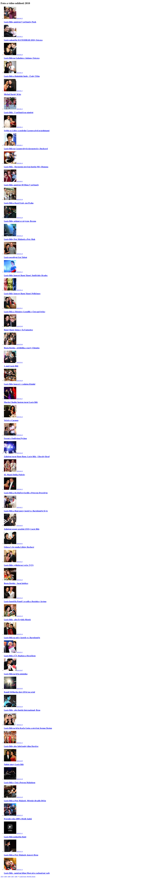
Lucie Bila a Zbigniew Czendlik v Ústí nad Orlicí (24, 312)
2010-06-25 (20, 18)
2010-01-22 (20, 815)
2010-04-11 (20, 507)
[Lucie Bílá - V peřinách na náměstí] (10, 109)
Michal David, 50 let (12, 94)
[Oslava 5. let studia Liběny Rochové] (10, 543)
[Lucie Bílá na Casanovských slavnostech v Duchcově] (10, 145)
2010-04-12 (20, 489)
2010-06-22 (20, 36)
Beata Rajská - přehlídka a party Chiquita (21, 348)
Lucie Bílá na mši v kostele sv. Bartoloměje (22, 638)
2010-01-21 (20, 833)
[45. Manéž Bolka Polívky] (10, 471)
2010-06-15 (20, 109)
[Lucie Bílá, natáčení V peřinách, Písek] (10, 18)
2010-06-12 (20, 127)
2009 (5, 876)
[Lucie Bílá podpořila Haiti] (10, 833)
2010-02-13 (20, 742)
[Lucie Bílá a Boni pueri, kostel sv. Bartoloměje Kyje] (10, 507)
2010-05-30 (20, 199)
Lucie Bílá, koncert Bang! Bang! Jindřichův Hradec (26, 275)
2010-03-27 (20, 561)
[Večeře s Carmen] (10, 417)
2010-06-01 (20, 181)
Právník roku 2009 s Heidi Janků (18, 819)
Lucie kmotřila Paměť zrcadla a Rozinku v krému (25, 601)
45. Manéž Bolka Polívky (14, 475)
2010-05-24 (20, 235)
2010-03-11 (20, 652)
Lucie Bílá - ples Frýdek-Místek (17, 619)
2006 (16, 876)
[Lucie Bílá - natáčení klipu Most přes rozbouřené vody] (10, 869)
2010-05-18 (20, 254)
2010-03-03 (20, 688)
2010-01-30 (20, 779)
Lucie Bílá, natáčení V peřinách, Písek (20, 22)
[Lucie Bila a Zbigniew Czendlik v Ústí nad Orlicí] (10, 308)
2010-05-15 (20, 272)
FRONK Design (31, 876)
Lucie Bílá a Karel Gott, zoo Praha (18, 203)
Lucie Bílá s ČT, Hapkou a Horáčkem (20, 656)
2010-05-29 (20, 217)
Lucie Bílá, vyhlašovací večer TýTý (19, 565)
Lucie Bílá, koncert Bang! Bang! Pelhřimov (22, 293)
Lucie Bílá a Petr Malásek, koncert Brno (21, 855)
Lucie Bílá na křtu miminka (15, 674)
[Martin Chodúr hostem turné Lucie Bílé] (10, 398)
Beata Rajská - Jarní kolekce (16, 583)
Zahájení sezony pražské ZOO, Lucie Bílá (21, 529)
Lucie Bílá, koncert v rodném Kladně (19, 384)
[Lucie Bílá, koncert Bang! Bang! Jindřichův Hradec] (10, 272)
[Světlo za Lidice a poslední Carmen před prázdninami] (10, 127)
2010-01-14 (20, 851)
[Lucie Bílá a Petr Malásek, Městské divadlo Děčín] (10, 797)
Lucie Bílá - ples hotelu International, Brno (22, 710)
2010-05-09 (20, 326)
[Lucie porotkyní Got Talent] (10, 254)
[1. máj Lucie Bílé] (10, 362)
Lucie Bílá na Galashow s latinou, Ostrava (21, 58)
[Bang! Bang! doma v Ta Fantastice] (10, 326)
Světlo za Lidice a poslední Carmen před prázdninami (26, 131)
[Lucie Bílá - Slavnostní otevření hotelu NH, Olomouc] (10, 163)
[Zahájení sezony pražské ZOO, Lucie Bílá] (10, 525)
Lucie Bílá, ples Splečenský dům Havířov (21, 746)
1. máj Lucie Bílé (11, 366)
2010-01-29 (20, 797)
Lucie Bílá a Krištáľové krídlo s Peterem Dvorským (26, 493)
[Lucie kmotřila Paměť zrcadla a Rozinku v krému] (10, 598)
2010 (2, 876)
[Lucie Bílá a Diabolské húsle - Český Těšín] (10, 72)
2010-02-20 (20, 706)
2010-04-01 (20, 543)
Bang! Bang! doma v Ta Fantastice (18, 330)
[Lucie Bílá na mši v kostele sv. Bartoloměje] (10, 634)
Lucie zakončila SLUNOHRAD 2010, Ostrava (23, 40)
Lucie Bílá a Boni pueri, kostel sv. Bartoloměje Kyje (26, 511)
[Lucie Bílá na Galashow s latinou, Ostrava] (10, 54)
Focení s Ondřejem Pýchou (15, 438)
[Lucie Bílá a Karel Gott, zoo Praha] (10, 199)
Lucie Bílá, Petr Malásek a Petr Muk (19, 239)
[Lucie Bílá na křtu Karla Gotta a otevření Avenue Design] (10, 724)
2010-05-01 (20, 362)
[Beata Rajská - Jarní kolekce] (10, 580)
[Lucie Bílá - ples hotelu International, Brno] (10, 706)
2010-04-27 (20, 398)
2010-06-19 (20, 72)
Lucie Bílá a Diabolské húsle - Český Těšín (22, 76)
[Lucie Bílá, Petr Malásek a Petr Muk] (10, 235)
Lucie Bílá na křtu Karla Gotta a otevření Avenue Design (28, 728)
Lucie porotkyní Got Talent (15, 257)
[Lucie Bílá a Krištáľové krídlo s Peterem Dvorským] (10, 489)
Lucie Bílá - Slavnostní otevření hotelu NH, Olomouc (26, 167)
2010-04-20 (20, 453)
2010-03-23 (20, 598)
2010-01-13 (20, 869)
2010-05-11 (20, 308)
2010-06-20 (20, 54)
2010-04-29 (20, 380)
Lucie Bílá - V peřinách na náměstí (18, 112)
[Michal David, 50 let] (10, 91)
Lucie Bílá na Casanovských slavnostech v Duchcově (26, 149)
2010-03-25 (20, 580)
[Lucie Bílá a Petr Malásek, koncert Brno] (10, 851)
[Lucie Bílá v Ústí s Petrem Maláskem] (10, 779)
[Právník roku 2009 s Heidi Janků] (10, 815)
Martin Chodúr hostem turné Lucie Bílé (21, 402)
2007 (12, 876)
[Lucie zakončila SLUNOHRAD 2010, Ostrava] (10, 36)
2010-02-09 (20, 761)
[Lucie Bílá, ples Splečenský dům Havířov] (10, 742)
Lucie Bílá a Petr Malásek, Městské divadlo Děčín (25, 801)
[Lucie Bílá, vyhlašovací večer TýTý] (10, 561)
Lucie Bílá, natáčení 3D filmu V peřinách (21, 185)
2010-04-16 (20, 471)
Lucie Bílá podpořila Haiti (15, 837)
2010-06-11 (20, 145)
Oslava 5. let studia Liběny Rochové (19, 547)
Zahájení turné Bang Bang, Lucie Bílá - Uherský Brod (26, 456)
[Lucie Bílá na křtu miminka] (10, 670)
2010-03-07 (20, 670)
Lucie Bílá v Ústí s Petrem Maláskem (19, 782)
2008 (9, 876)
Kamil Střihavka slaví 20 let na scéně (19, 692)
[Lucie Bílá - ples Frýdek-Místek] (10, 616)
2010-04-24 (20, 417)
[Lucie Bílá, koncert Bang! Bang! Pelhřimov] (10, 290)
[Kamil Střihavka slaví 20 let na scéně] (10, 688)
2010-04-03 (20, 525)
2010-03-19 (20, 616)
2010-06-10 (20, 163)
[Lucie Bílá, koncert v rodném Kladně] (10, 380)
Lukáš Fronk (22, 876)
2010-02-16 (20, 724)
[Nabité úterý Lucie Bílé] (10, 761)
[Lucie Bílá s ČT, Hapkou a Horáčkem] (10, 652)
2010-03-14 (20, 634)
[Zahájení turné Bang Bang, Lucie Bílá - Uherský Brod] (10, 453)
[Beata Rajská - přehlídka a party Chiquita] (10, 344)
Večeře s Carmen (11, 420)
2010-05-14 (20, 290)
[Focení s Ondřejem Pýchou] (10, 435)
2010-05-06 (20, 344)
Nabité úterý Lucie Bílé (14, 764)
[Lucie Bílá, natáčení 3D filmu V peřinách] (10, 181)
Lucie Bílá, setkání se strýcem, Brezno (20, 221)
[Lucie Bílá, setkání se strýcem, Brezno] (10, 217)
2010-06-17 (20, 91)
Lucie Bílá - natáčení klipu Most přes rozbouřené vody (27, 873)
